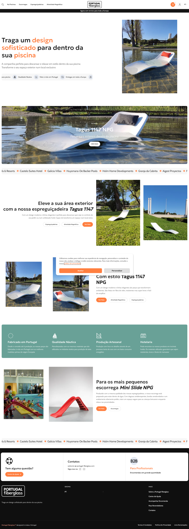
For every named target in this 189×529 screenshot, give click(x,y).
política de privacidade (72, 264)
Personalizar (117, 271)
